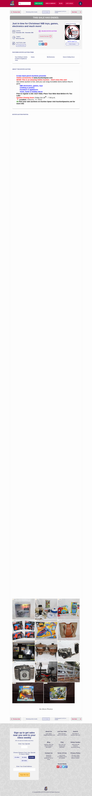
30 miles (24, 757)
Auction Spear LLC (72, 41)
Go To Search (46, 12)
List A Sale (69, 3)
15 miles (17, 757)
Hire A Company (51, 3)
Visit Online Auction (21, 45)
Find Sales (38, 3)
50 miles (31, 757)
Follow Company (72, 44)
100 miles (24, 760)
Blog (60, 3)
